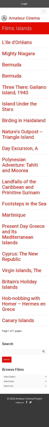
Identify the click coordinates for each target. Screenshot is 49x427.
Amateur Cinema (24, 18)
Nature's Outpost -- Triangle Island (22, 134)
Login (24, 3)
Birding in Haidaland (23, 120)
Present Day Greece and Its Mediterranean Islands (23, 234)
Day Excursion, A (20, 148)
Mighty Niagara (18, 53)
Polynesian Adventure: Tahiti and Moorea (20, 165)
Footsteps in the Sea (24, 204)
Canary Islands (18, 320)
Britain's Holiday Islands (19, 284)
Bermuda (11, 65)
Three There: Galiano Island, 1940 (24, 89)
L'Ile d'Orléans (17, 42)
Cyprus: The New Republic (20, 256)
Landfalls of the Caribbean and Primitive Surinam (21, 187)
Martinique (13, 215)
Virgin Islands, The (21, 270)
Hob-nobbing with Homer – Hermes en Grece (23, 304)
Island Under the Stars (19, 106)
